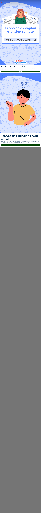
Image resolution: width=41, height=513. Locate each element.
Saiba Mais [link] (20, 71)
